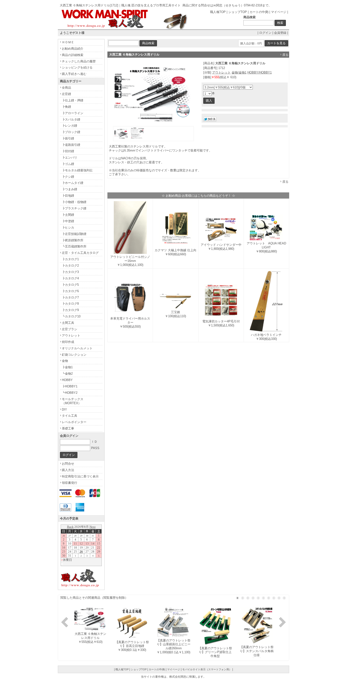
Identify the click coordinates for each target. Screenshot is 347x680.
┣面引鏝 (68, 138)
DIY (64, 409)
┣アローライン (72, 113)
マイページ (278, 12)
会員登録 (280, 33)
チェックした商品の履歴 (79, 61)
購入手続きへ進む (74, 74)
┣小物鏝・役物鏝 (74, 202)
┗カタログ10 (71, 316)
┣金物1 (67, 367)
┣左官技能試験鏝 (74, 234)
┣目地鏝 (68, 195)
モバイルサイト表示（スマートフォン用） (207, 669)
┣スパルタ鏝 (71, 119)
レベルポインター (74, 422)
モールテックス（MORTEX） (72, 401)
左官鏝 (66, 94)
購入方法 (68, 470)
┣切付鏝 (68, 151)
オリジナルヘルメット (77, 348)
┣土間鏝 (68, 215)
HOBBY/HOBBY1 (259, 72)
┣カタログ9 (70, 310)
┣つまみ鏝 (69, 189)
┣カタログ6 (70, 291)
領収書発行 (69, 483)
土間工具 (68, 323)
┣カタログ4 (70, 278)
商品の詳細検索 (72, 55)
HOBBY (67, 380)
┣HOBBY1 (69, 386)
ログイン (265, 33)
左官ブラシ (69, 329)
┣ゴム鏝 (68, 164)
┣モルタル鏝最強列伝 (77, 170)
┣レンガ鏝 (69, 125)
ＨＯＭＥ (68, 42)
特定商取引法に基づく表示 (80, 476)
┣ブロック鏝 (71, 132)
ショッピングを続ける (77, 67)
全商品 (66, 87)
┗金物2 (67, 373)
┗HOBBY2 (69, 392)
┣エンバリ (69, 157)
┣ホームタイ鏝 (72, 183)
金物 (65, 361)
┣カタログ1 (70, 259)
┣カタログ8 (70, 303)
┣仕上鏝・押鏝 (72, 100)
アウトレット (221, 72)
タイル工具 (69, 415)
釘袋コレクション (74, 354)
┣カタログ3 (70, 272)
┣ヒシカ (68, 227)
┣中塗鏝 (68, 221)
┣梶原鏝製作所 (72, 240)
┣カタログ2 (70, 265)
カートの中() (259, 12)
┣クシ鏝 (68, 176)
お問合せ (68, 463)
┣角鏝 (66, 106)
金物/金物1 (239, 72)
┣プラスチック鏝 (74, 208)
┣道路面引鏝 (71, 145)
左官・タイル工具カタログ (80, 253)
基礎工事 (68, 428)
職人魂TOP (218, 12)
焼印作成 (68, 342)
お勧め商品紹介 (72, 48)
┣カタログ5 (70, 284)
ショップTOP (237, 12)
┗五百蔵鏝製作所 (74, 246)
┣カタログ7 (70, 297)
